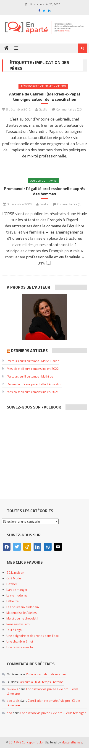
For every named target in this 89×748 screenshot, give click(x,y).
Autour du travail (43, 180)
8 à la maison (15, 572)
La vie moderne (17, 595)
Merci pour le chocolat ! (22, 618)
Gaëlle (43, 109)
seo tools (13, 700)
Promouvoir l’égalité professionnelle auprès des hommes (44, 191)
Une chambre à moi (19, 641)
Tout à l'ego (14, 629)
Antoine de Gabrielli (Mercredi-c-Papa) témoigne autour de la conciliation (44, 96)
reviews (12, 688)
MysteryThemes (71, 742)
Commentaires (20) (69, 109)
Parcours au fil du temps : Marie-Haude (33, 360)
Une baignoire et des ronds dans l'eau (32, 635)
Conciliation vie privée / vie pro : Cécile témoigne (43, 691)
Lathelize (12, 601)
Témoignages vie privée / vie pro (43, 86)
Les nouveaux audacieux (22, 606)
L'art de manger (16, 589)
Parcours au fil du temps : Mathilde (30, 376)
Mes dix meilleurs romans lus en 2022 (33, 368)
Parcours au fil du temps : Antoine (41, 681)
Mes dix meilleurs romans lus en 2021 (33, 391)
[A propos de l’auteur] (44, 317)
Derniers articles (29, 350)
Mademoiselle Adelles (21, 612)
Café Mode (13, 578)
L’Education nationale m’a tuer (46, 674)
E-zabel (11, 583)
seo (9, 712)
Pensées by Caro (18, 624)
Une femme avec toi (20, 647)
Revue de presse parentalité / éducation (34, 384)
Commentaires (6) (69, 204)
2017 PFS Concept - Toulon (26, 742)
